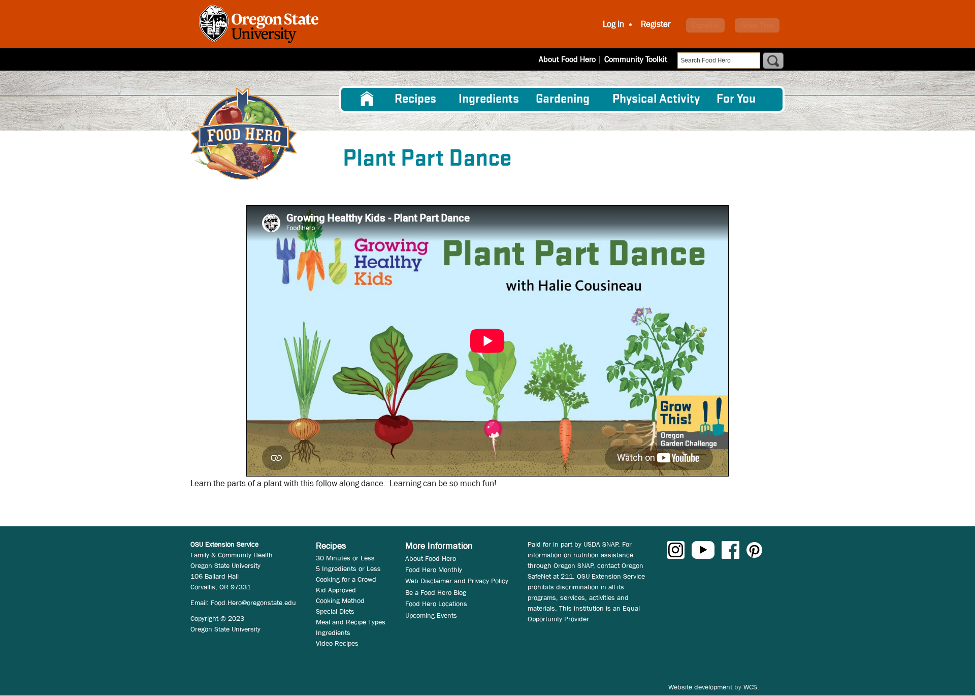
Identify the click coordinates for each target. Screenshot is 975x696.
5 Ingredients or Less (348, 568)
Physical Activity (656, 99)
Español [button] (705, 25)
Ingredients (489, 99)
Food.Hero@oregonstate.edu (253, 602)
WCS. (751, 686)
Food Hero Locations (436, 603)
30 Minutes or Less (345, 557)
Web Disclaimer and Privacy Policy (456, 580)
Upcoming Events (431, 615)
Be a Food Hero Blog (435, 592)
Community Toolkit (635, 59)
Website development (700, 686)
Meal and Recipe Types (350, 621)
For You (736, 99)
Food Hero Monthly (433, 569)
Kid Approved (336, 589)
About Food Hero (567, 59)
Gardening (563, 99)
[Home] (243, 134)
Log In (613, 24)
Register (656, 24)
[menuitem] (367, 99)
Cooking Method (340, 600)
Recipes (415, 99)
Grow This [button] (757, 25)
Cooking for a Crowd (346, 579)
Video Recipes (337, 643)
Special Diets (335, 611)
